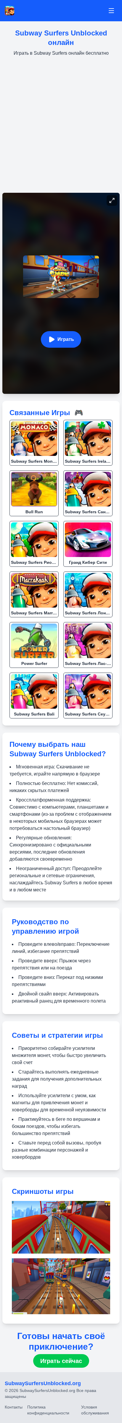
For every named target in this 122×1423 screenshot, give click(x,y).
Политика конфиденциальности (48, 1410)
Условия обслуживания (95, 1410)
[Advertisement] (61, 125)
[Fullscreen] (112, 200)
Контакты (14, 1407)
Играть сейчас (61, 1361)
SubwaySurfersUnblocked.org (43, 1383)
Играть (65, 339)
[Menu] (111, 11)
